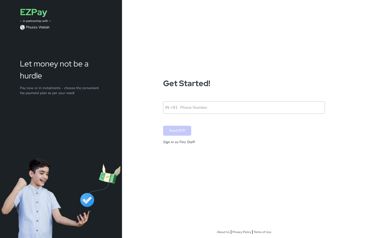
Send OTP (177, 130)
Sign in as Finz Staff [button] (179, 142)
